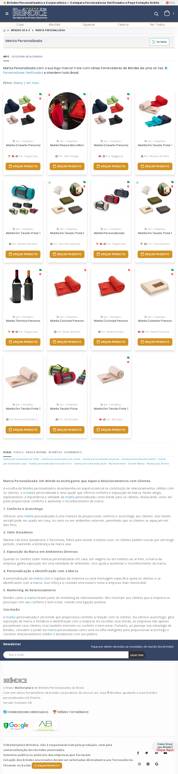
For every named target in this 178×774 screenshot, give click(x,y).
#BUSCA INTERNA (36, 452)
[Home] (4, 30)
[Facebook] (138, 753)
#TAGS (7, 452)
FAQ (172, 3)
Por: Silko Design (68, 156)
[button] (156, 14)
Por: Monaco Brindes (156, 156)
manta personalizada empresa (101, 459)
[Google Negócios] (155, 761)
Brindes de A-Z (20, 30)
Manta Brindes (117, 463)
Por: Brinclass (114, 419)
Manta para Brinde (158, 463)
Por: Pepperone (28, 156)
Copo (20, 24)
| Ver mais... (32, 83)
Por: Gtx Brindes (68, 419)
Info (6, 56)
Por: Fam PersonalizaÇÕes (69, 243)
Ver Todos (157, 24)
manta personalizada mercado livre (50, 463)
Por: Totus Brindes (158, 243)
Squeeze (89, 24)
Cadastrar (136, 655)
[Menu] (7, 14)
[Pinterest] (146, 761)
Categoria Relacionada (26, 56)
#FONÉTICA (55, 452)
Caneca (123, 24)
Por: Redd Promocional (158, 331)
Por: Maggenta (114, 156)
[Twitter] (146, 753)
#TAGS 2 (18, 452)
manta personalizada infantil (139, 459)
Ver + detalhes (24, 141)
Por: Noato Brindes (68, 331)
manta (31, 493)
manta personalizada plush (90, 463)
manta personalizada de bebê (21, 459)
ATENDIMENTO (73, 452)
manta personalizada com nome (61, 459)
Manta (18, 83)
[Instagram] (138, 761)
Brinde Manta (136, 463)
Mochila (54, 24)
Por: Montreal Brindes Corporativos (30, 419)
